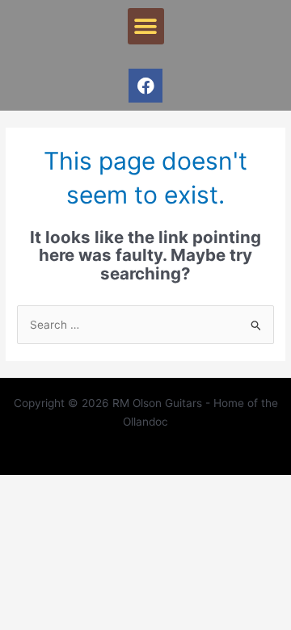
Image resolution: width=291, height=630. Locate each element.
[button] (146, 26)
